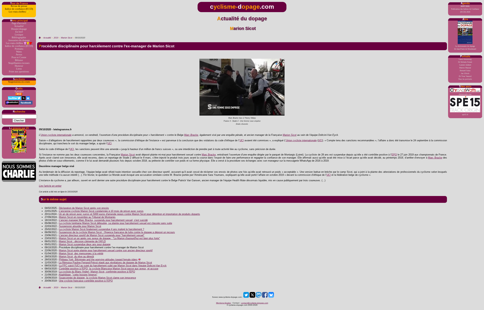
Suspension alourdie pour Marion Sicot (80, 226)
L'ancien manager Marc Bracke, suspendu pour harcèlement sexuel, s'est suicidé (103, 220)
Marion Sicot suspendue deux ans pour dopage (84, 244)
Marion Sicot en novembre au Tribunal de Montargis (87, 217)
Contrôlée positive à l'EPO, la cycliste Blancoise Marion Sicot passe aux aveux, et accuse (108, 268)
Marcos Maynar (465, 68)
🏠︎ (40, 38)
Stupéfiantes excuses (18, 63)
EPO (394, 154)
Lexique (19, 34)
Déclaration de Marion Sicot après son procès (84, 208)
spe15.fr (465, 114)
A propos (18, 91)
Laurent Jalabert (465, 65)
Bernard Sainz (465, 70)
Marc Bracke (191, 135)
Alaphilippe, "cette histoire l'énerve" (78, 274)
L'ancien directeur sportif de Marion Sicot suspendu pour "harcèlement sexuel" (101, 235)
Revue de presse (19, 6)
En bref (19, 31)
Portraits (19, 49)
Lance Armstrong (465, 59)
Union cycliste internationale (56, 135)
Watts (19, 51)
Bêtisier (19, 60)
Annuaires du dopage (19, 40)
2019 (56, 38)
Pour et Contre (19, 57)
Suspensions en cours (19, 81)
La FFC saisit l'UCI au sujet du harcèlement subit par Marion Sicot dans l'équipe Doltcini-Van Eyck (113, 265)
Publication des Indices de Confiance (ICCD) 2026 (465, 9)
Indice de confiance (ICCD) (19, 9)
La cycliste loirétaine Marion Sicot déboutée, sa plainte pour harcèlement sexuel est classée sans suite (115, 223)
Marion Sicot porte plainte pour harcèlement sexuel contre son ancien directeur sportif (106, 250)
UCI (242, 140)
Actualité (19, 26)
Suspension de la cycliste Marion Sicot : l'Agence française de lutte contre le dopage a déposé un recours (117, 232)
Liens (19, 68)
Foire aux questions (19, 71)
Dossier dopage (19, 29)
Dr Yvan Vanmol (465, 76)
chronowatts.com (465, 94)
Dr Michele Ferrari (465, 62)
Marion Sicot (66, 38)
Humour (19, 66)
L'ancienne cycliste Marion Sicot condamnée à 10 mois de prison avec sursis (101, 211)
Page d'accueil (19, 23)
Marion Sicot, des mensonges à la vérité (81, 253)
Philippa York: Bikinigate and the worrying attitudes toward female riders (98, 259)
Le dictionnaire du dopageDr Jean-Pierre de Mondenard (465, 47)
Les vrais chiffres (17, 11)
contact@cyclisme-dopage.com (254, 303)
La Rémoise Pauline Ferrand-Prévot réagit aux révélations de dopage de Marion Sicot (105, 262)
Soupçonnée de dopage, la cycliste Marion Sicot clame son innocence (97, 277)
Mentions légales (223, 303)
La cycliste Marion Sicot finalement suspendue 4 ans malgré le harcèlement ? (101, 229)
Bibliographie (19, 37)
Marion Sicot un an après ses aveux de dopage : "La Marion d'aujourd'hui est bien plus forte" (109, 238)
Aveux (19, 54)
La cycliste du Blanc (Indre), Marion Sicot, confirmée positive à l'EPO (97, 271)
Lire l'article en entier (50, 185)
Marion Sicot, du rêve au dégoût (76, 256)
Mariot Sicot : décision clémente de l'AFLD (82, 241)
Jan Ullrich (465, 73)
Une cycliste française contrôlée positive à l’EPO (86, 280)
